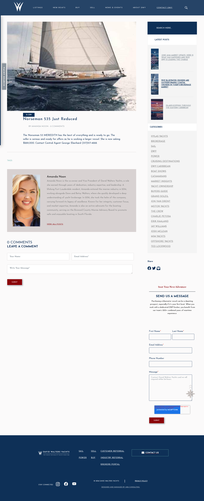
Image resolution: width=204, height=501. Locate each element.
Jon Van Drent (160, 201)
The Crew (157, 211)
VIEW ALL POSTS (55, 224)
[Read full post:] (71, 110)
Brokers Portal (110, 464)
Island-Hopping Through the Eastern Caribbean (178, 107)
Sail (153, 146)
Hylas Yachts (159, 136)
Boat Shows (158, 171)
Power (155, 156)
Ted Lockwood (161, 246)
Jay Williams (159, 226)
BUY (78, 7)
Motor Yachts (160, 206)
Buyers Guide (159, 191)
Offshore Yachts (162, 241)
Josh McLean (159, 231)
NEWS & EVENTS (114, 7)
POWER (83, 458)
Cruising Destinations (165, 161)
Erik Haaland (159, 221)
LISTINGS (38, 7)
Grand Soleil (159, 196)
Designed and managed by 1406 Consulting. (120, 487)
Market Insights (161, 181)
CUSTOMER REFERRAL (112, 451)
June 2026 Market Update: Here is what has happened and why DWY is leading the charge (177, 57)
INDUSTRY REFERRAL (112, 458)
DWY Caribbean (160, 166)
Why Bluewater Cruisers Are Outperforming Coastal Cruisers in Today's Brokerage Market (176, 84)
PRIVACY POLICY (141, 481)
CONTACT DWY (164, 7)
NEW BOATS (59, 7)
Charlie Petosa (161, 216)
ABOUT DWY (139, 7)
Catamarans (159, 176)
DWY (153, 151)
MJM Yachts (158, 236)
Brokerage (158, 141)
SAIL (81, 451)
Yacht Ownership (162, 186)
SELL (92, 7)
